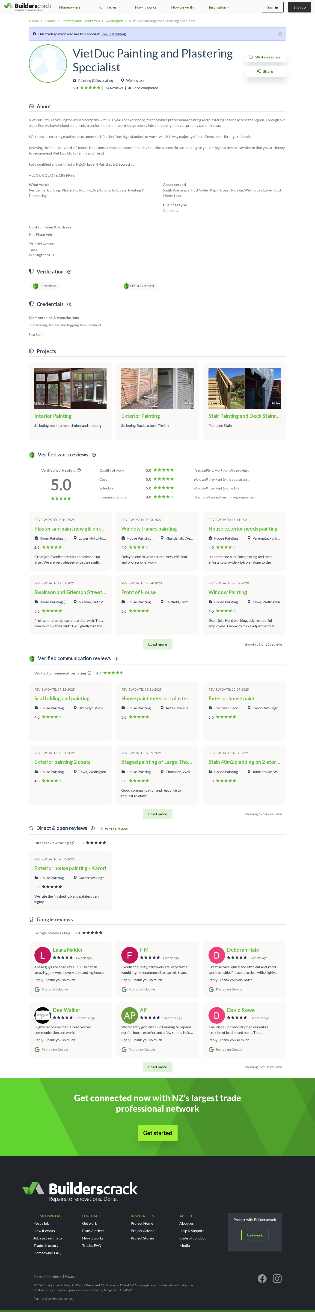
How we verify (182, 7)
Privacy (70, 1277)
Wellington (114, 20)
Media (184, 1245)
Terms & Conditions (47, 1277)
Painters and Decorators (80, 20)
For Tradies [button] (108, 7)
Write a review (268, 57)
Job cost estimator (48, 1238)
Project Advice (142, 1230)
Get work (89, 1223)
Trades (50, 20)
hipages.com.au (62, 1298)
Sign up (300, 7)
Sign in (272, 7)
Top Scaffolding (113, 34)
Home (34, 20)
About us (186, 1223)
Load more (157, 644)
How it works (145, 7)
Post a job (41, 1223)
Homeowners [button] (70, 7)
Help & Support (191, 1230)
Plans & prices (93, 1230)
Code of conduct (192, 1238)
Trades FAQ (91, 1245)
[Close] (280, 33)
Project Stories (142, 1238)
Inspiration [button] (218, 7)
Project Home (142, 1223)
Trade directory (45, 1245)
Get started (157, 1133)
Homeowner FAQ (47, 1253)
